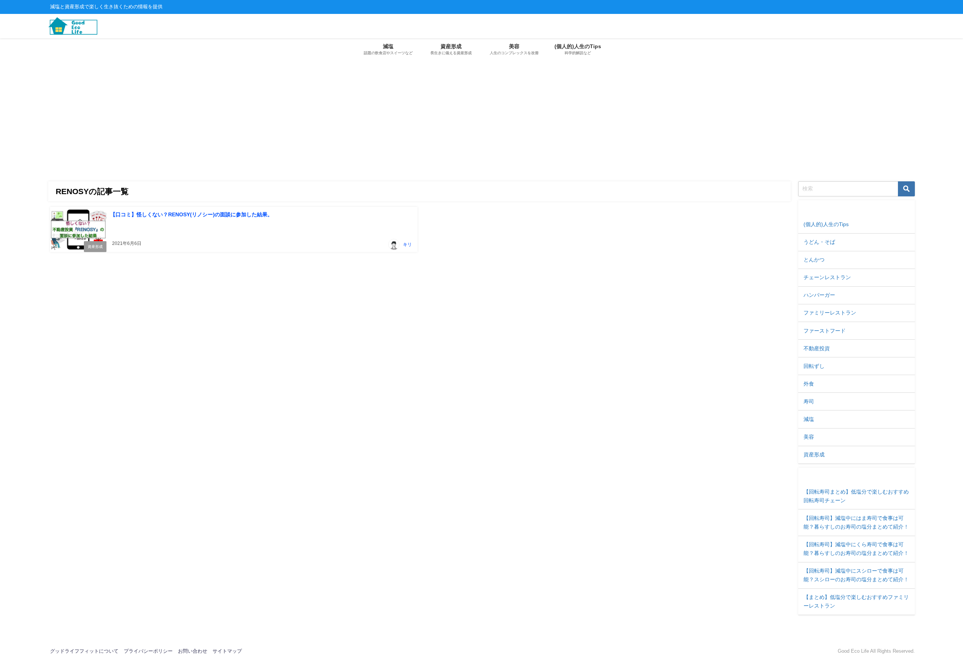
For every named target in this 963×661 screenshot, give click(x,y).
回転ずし (814, 366)
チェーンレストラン (827, 277)
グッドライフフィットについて (84, 651)
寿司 (809, 401)
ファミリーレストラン (830, 313)
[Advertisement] (481, 117)
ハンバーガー (819, 295)
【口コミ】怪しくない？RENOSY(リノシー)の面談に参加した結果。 (191, 214)
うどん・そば (819, 242)
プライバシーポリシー (148, 651)
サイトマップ (227, 651)
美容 (809, 437)
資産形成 (95, 247)
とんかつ (814, 260)
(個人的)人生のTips (826, 224)
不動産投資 (817, 348)
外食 (809, 384)
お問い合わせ (192, 651)
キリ (407, 244)
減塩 (809, 419)
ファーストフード (825, 331)
